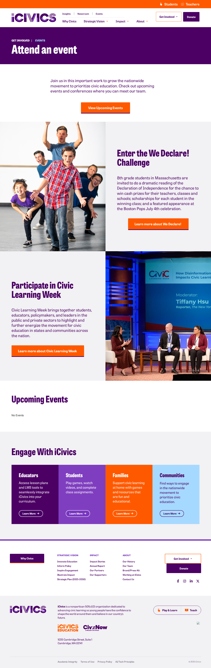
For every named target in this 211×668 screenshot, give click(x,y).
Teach (193, 610)
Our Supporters (98, 574)
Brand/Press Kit (131, 570)
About (140, 21)
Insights (66, 13)
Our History (129, 561)
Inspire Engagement (67, 570)
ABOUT (127, 555)
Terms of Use (87, 661)
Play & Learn (169, 610)
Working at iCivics (132, 574)
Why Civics (69, 21)
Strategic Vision (94, 21)
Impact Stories (97, 561)
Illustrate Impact (66, 574)
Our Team (128, 566)
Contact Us (128, 579)
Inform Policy (64, 566)
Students (171, 4)
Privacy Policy (105, 661)
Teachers (192, 4)
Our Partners (97, 570)
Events (99, 13)
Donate (191, 17)
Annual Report (97, 566)
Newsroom (83, 13)
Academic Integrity (67, 661)
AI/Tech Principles (124, 661)
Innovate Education (67, 561)
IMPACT (94, 555)
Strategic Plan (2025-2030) (71, 579)
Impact (120, 21)
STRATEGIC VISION (67, 555)
